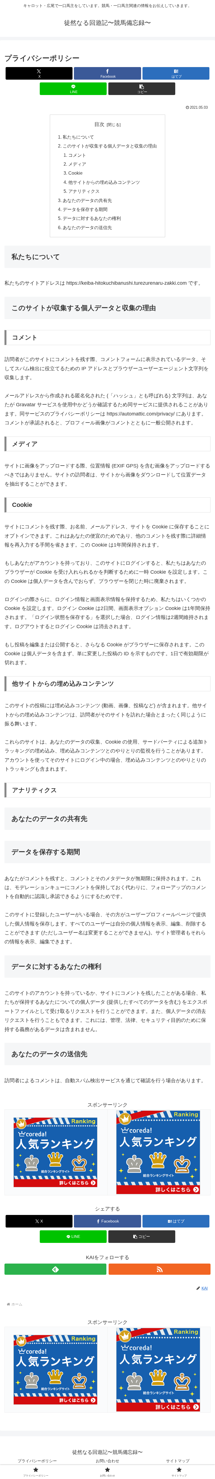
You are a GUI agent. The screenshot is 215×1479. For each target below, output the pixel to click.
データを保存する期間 (85, 209)
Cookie (75, 172)
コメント (77, 155)
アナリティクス (84, 191)
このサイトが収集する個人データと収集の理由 (110, 145)
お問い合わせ (107, 1461)
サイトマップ (178, 1461)
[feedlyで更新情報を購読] (55, 1269)
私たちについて (78, 136)
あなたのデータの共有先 (87, 200)
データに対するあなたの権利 (92, 218)
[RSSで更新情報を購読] (160, 1269)
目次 (99, 124)
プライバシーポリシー (37, 1461)
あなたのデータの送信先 (87, 227)
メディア (77, 164)
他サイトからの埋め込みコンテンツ (104, 182)
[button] (141, 88)
